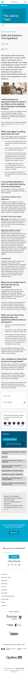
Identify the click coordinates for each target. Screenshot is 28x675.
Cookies (16, 670)
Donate (5, 5)
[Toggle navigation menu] (2, 2)
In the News (4, 574)
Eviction (4, 457)
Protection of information (9, 670)
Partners (3, 602)
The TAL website (7, 402)
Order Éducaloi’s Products (7, 596)
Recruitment (4, 593)
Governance (4, 589)
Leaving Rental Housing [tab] (10, 439)
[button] (23, 2)
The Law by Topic (5, 577)
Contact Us (4, 605)
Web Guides (4, 580)
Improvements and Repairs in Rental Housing (14, 452)
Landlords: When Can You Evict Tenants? (12, 461)
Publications (4, 583)
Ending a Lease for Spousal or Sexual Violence (12, 466)
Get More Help (4, 599)
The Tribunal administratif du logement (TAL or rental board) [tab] (13, 443)
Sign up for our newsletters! (14, 548)
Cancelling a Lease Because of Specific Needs (12, 478)
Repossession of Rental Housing (12, 471)
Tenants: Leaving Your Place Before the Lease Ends (13, 483)
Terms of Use (21, 670)
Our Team (3, 586)
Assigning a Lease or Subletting (12, 474)
